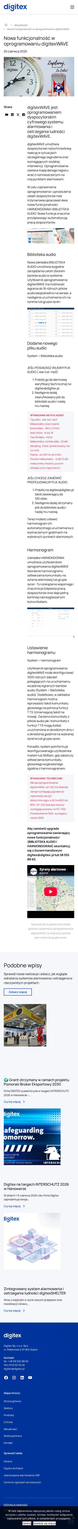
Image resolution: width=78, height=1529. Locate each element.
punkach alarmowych (58, 537)
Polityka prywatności (15, 1504)
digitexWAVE (35, 144)
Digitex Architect (13, 1468)
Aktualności (10, 1429)
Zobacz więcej (18, 992)
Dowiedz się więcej (44, 1523)
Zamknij (26, 1523)
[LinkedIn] (12, 114)
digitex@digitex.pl (47, 388)
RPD (32, 804)
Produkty (9, 1415)
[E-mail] (6, 114)
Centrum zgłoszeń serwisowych (22, 1482)
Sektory (8, 1408)
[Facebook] (24, 114)
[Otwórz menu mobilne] (72, 7)
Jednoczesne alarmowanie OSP (22, 1475)
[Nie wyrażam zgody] (73, 1518)
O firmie (8, 1422)
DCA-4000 (58, 800)
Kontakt (8, 1443)
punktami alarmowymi (48, 179)
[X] (18, 114)
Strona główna (12, 1401)
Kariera (8, 1461)
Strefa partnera (13, 1436)
